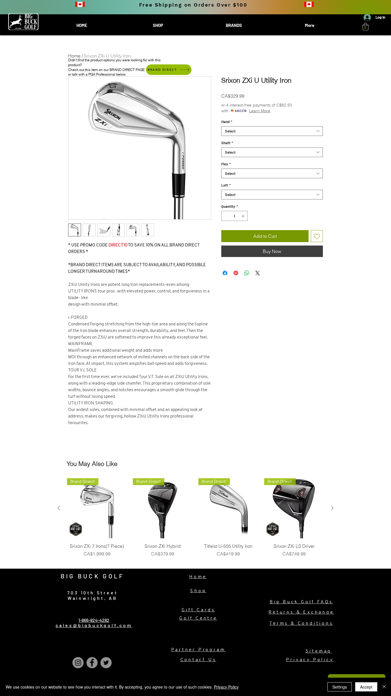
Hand (226, 121)
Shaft (227, 143)
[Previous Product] (58, 508)
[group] (195, 521)
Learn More (259, 110)
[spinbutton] (234, 216)
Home (74, 56)
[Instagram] (78, 662)
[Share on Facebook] (225, 273)
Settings (339, 687)
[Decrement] (225, 216)
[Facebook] (92, 662)
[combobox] (272, 131)
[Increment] (243, 216)
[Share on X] (257, 273)
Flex (226, 164)
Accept (366, 687)
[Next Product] (332, 508)
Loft (226, 185)
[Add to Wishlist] (317, 236)
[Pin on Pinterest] (235, 273)
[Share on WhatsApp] (246, 273)
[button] (365, 26)
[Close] (384, 686)
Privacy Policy (226, 687)
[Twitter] (106, 662)
